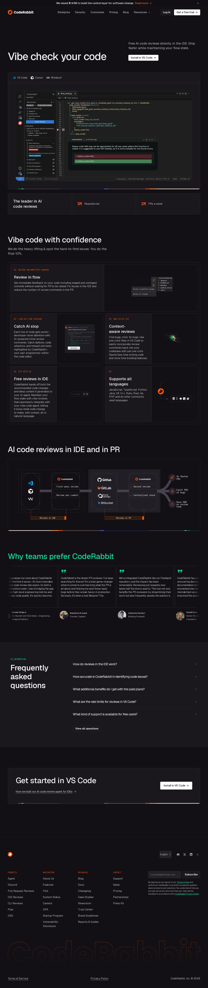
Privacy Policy (99, 978)
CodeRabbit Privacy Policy (187, 894)
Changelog (84, 891)
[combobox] (166, 854)
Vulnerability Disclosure (50, 924)
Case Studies (86, 897)
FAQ (45, 891)
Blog (126, 12)
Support (118, 878)
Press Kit (118, 903)
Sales (116, 884)
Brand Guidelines (88, 915)
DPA (45, 909)
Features (48, 884)
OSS (10, 915)
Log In (166, 12)
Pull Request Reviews (21, 891)
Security (80, 12)
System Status (51, 897)
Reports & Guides (88, 922)
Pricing (113, 12)
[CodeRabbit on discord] (178, 854)
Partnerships (121, 897)
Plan (10, 909)
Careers (47, 903)
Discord (12, 884)
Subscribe (191, 874)
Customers (97, 12)
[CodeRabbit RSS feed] (197, 854)
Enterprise (64, 12)
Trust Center (85, 909)
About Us (48, 878)
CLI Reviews (15, 903)
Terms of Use (183, 882)
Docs (81, 884)
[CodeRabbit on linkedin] (191, 854)
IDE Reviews (15, 897)
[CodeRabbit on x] (184, 854)
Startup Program (53, 915)
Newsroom (84, 903)
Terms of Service (18, 978)
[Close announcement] (198, 3)
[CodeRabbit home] (20, 12)
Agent (11, 878)
